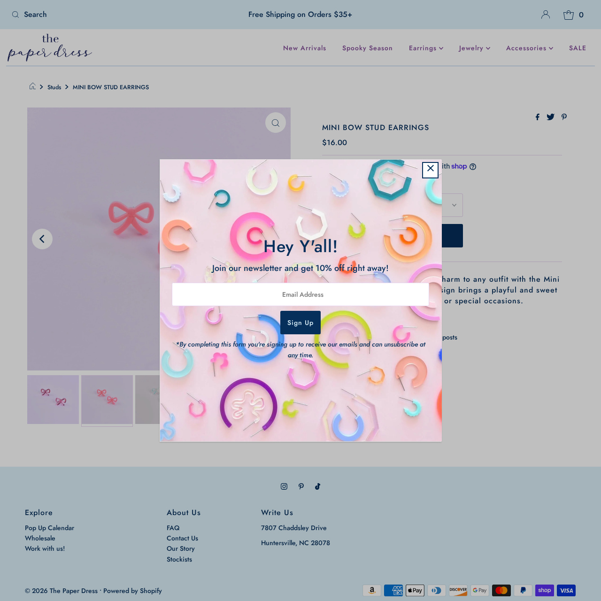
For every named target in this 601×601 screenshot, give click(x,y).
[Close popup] (430, 170)
